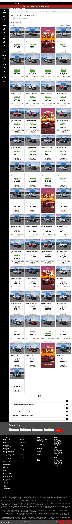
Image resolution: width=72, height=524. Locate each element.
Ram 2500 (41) (5, 482)
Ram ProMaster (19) (6, 488)
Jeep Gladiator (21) (6, 471)
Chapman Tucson (40, 452)
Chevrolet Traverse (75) (7, 460)
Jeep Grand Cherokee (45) (7, 473)
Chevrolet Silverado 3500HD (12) (9, 454)
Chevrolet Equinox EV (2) (7, 448)
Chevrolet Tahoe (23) (6, 457)
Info (63, 3)
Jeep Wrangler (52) (6, 479)
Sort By (61, 25)
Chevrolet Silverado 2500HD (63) (9, 452)
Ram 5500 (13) (5, 486)
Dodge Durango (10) (6, 467)
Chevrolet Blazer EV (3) (7, 440)
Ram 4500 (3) (5, 485)
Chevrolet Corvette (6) (7, 445)
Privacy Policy (22, 458)
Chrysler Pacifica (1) (6, 463)
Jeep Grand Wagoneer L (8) (8, 477)
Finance (21, 446)
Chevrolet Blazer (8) (6, 439)
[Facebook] (37, 460)
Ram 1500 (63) (5, 480)
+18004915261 (41, 443)
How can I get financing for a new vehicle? (22, 408)
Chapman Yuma (39, 454)
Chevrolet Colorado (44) (7, 443)
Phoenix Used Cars (40, 455)
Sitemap (21, 460)
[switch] (12, 22)
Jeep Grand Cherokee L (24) (8, 474)
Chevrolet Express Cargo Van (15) (9, 449)
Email (23, 428)
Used (43, 3)
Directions (21, 452)
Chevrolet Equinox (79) (7, 446)
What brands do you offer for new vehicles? (22, 400)
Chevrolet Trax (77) (6, 461)
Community (22, 457)
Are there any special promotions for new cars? (23, 411)
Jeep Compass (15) (6, 470)
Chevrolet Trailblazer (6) (7, 458)
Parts (20, 451)
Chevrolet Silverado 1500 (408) (8, 451)
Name (12, 428)
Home (9, 8)
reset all (32, 15)
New (40, 3)
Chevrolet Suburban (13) (7, 455)
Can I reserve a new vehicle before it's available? (23, 404)
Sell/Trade (48, 3)
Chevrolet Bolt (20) (6, 442)
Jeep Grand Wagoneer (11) (7, 476)
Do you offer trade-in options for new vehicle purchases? (25, 418)
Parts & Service (58, 3)
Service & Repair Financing (24, 449)
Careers (21, 455)
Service (21, 448)
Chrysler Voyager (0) (6, 464)
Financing (52, 3)
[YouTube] (41, 460)
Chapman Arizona (40, 451)
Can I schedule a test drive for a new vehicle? (23, 415)
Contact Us (22, 454)
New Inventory (22, 439)
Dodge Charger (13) (6, 466)
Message (47, 428)
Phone (33, 428)
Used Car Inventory (23, 440)
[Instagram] (39, 460)
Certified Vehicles (23, 442)
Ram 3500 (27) (5, 483)
